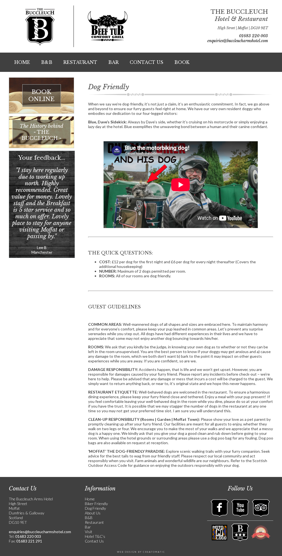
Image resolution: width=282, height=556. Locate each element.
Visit (88, 531)
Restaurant (80, 62)
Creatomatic (154, 551)
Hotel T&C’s (95, 536)
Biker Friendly (96, 503)
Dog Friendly (95, 508)
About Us (93, 513)
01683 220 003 (253, 35)
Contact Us (146, 62)
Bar (113, 62)
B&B (46, 62)
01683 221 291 (28, 541)
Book (181, 62)
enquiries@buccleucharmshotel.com (237, 40)
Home (22, 62)
